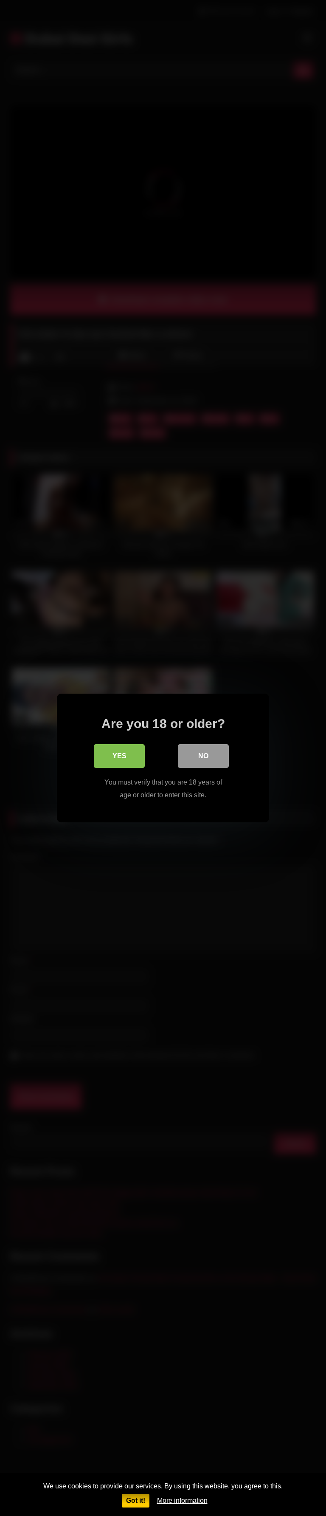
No (203, 755)
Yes (119, 755)
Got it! (135, 1500)
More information (182, 1500)
